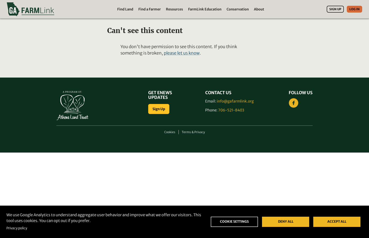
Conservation (238, 9)
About (259, 9)
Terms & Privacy (193, 132)
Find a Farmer (149, 9)
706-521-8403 (231, 110)
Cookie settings (234, 221)
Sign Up (335, 9)
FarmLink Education (204, 9)
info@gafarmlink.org (235, 101)
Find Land (125, 9)
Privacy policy (16, 228)
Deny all (285, 221)
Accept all (336, 221)
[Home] (30, 9)
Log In (354, 9)
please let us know (182, 53)
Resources (174, 9)
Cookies (169, 132)
